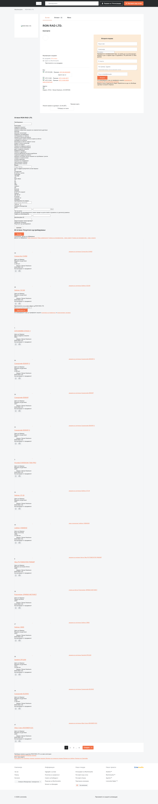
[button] (54, 63)
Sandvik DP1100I (20, 660)
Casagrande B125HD (21, 694)
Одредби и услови (50, 771)
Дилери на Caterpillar (81, 758)
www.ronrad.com (47, 82)
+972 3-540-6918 (64, 80)
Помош (17, 775)
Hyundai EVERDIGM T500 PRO (25, 463)
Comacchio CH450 (20, 256)
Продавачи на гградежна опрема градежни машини (30, 758)
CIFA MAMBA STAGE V (22, 331)
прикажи (18, 227)
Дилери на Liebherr (69, 758)
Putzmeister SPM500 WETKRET (25, 594)
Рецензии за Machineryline (53, 781)
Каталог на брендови (51, 784)
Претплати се (21, 310)
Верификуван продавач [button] (50, 55)
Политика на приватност (52, 775)
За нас (16, 771)
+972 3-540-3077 (64, 78)
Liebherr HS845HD (20, 528)
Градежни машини (20, 755)
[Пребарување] (47, 3)
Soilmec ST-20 (19, 495)
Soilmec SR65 (19, 627)
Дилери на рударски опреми (54, 758)
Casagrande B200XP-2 (22, 363)
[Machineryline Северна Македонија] (24, 3)
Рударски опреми (31, 755)
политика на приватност (48, 312)
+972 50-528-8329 (64, 72)
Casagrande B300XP (21, 397)
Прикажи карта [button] (74, 104)
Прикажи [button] (56, 72)
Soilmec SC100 (19, 290)
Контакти (17, 778)
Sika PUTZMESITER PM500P (24, 562)
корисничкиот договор (112, 81)
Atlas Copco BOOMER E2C (23, 728)
